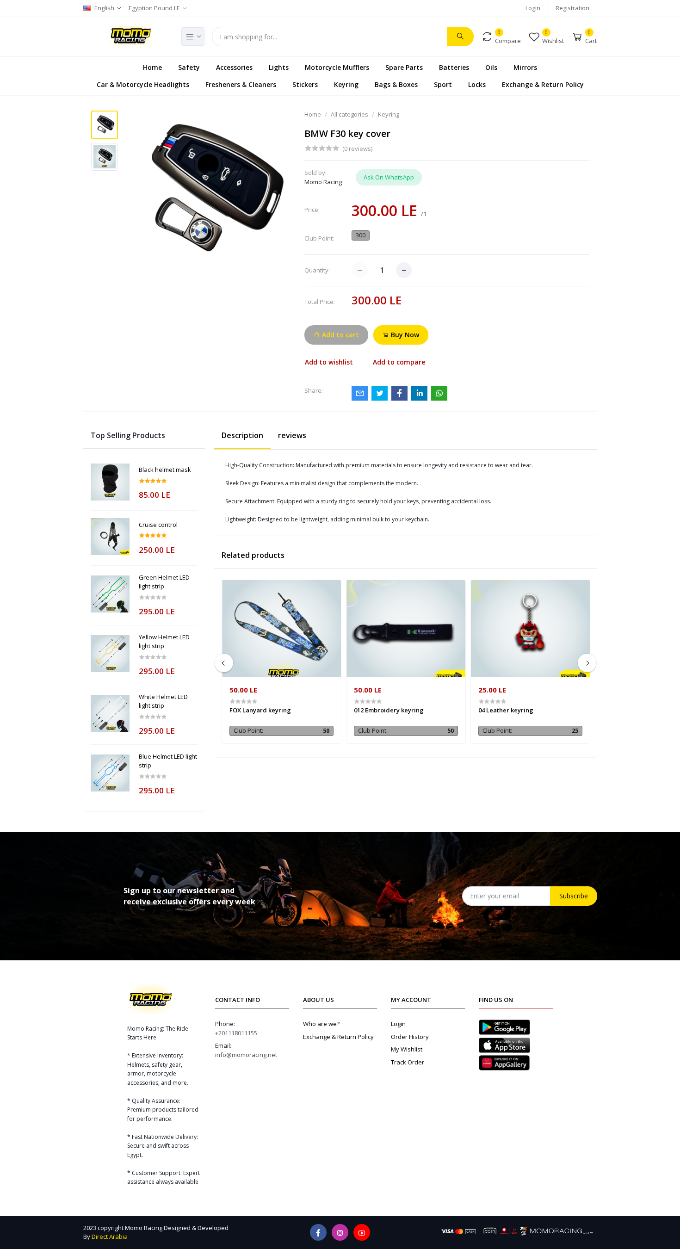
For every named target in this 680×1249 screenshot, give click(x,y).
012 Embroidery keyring (389, 710)
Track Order (407, 1062)
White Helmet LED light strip (163, 701)
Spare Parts (404, 67)
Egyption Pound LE (154, 8)
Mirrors (525, 67)
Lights (279, 67)
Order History (410, 1037)
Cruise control (158, 524)
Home (152, 67)
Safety (189, 67)
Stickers (305, 84)
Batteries (454, 67)
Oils (491, 67)
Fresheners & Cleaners (240, 84)
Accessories (234, 67)
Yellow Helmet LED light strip (164, 641)
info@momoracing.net (246, 1055)
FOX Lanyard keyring (260, 710)
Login (532, 8)
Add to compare (399, 362)
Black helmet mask (165, 469)
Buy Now (404, 334)
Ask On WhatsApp (389, 177)
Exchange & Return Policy (543, 84)
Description (242, 435)
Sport (443, 84)
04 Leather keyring (505, 710)
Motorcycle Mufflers (337, 67)
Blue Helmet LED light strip (168, 761)
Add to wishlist (329, 362)
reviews (292, 435)
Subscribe (573, 895)
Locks (477, 84)
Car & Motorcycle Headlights (143, 84)
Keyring (346, 84)
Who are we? (321, 1024)
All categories (349, 114)
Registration (572, 8)
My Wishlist (406, 1049)
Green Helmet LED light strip (164, 582)
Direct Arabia (110, 1236)
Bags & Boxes (396, 84)
